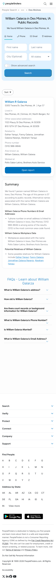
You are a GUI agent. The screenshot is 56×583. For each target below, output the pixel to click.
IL (42, 499)
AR (16, 492)
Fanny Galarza (36, 257)
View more (14, 505)
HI (23, 499)
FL (10, 499)
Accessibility (7, 570)
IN (3, 505)
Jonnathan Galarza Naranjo (21, 260)
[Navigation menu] (51, 4)
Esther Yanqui (22, 257)
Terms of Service (13, 550)
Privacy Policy (31, 550)
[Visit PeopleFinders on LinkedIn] (7, 576)
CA (29, 492)
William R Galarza (16, 101)
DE (3, 499)
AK (3, 492)
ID (36, 499)
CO (36, 492)
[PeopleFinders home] (12, 3)
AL (10, 492)
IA (29, 499)
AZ (23, 492)
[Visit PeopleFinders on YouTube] (14, 576)
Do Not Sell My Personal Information (18, 555)
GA (16, 499)
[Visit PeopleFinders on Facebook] (11, 576)
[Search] (45, 4)
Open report (28, 170)
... (22, 9)
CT (42, 492)
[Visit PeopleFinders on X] (4, 576)
